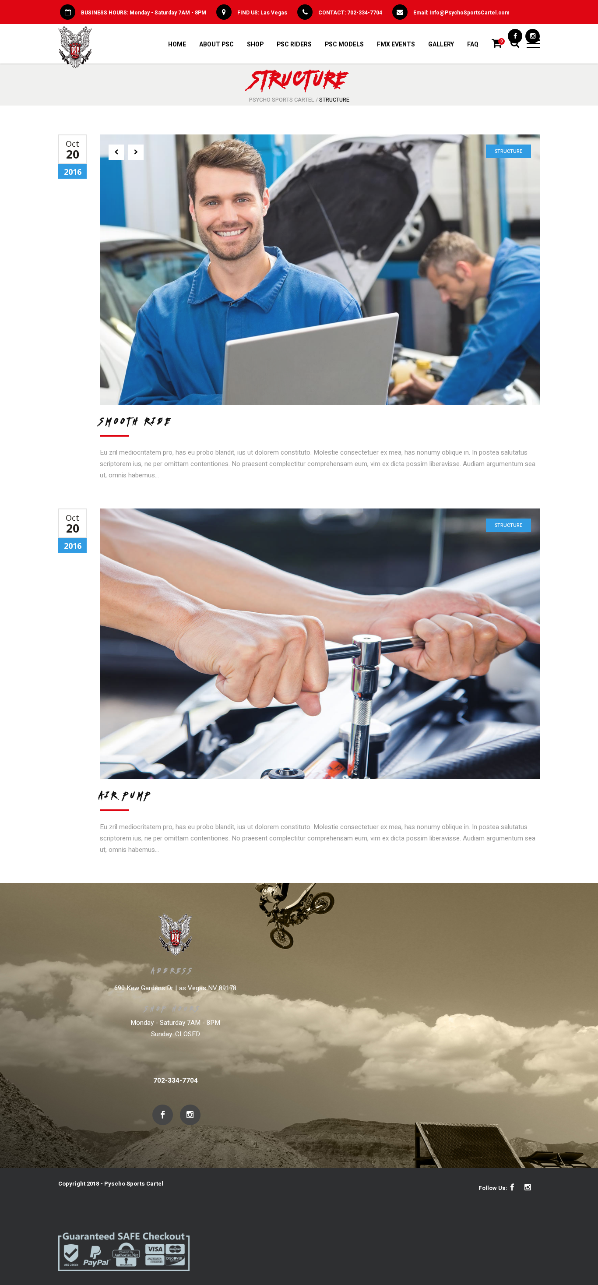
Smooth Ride (136, 421)
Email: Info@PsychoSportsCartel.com (461, 13)
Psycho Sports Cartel (281, 99)
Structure (508, 151)
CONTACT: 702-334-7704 (350, 13)
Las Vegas (273, 13)
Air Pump (126, 795)
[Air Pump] (320, 643)
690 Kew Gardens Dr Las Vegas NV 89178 (175, 988)
